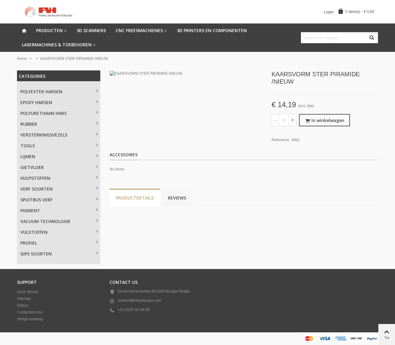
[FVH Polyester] (51, 12)
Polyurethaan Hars (43, 113)
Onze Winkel (27, 292)
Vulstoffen (34, 232)
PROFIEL (28, 243)
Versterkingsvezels (43, 135)
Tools (27, 146)
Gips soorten (36, 254)
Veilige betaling (30, 319)
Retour (22, 305)
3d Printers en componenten (212, 30)
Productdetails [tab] (135, 198)
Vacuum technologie (45, 221)
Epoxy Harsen (36, 102)
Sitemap (24, 299)
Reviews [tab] (177, 198)
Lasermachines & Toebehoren (57, 45)
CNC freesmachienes (139, 30)
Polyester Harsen (41, 92)
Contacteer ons (30, 312)
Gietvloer (32, 167)
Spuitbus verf (36, 200)
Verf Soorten (36, 189)
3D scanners (91, 30)
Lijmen (27, 156)
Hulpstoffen (35, 178)
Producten (49, 30)
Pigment (30, 210)
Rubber (28, 124)
